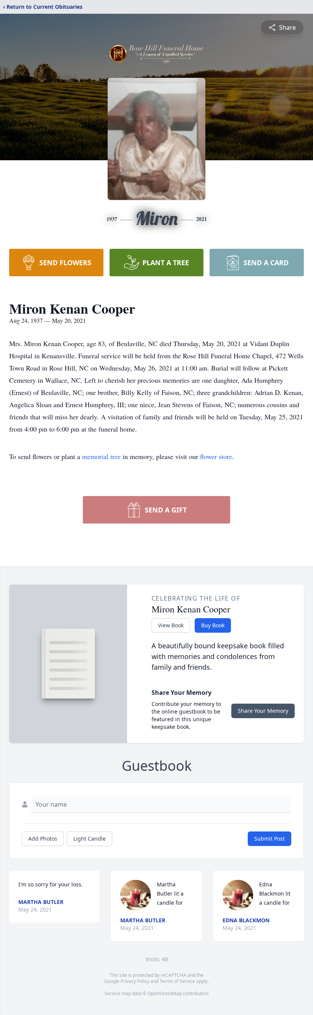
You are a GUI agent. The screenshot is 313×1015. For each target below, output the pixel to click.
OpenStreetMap (165, 993)
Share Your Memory (263, 710)
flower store (216, 456)
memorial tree (101, 456)
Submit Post (269, 838)
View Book (171, 625)
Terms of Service (177, 981)
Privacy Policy (135, 981)
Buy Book (212, 625)
